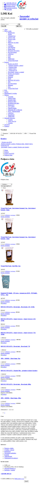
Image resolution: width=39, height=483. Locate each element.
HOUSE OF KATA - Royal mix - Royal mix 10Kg (16, 384)
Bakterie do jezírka (11, 33)
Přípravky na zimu (13, 42)
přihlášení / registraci (10, 215)
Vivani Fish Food (13, 60)
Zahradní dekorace (9, 118)
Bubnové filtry (12, 101)
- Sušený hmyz (12, 69)
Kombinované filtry (13, 103)
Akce (5, 29)
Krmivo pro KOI (13, 64)
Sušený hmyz (29, 144)
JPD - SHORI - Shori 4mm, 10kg (11, 398)
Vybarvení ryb (5, 145)
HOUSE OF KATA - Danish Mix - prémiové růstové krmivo (19, 370)
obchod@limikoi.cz (10, 468)
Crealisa (10, 119)
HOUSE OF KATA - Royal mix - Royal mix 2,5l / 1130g (17, 307)
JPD (9, 82)
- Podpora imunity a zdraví (15, 65)
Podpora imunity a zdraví (8, 144)
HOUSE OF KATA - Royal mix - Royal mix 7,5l (15, 346)
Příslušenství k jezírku (10, 93)
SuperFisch (11, 115)
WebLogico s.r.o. (19, 478)
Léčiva (6, 92)
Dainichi (10, 77)
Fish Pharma (11, 47)
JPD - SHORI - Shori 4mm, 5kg (10, 358)
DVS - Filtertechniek (14, 111)
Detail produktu (5, 216)
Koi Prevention (12, 52)
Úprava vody (12, 39)
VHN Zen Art (12, 121)
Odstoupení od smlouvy (11, 458)
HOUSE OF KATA (14, 51)
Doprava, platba (9, 448)
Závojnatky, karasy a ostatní (16, 72)
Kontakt (6, 455)
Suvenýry (7, 124)
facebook (7, 470)
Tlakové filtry (12, 98)
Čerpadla (10, 96)
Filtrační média (12, 108)
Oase (9, 55)
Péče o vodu (7, 31)
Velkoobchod (8, 456)
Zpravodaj (29, 17)
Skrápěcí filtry (12, 100)
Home (6, 150)
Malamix (10, 85)
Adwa (10, 44)
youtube (12, 470)
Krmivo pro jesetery (13, 73)
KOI (5, 90)
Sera (9, 57)
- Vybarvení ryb (12, 70)
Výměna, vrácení (9, 450)
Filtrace (6, 95)
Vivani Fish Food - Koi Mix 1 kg (10, 266)
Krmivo (6, 62)
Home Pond (11, 49)
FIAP (9, 78)
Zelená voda (11, 37)
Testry (10, 41)
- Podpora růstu (12, 67)
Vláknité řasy (12, 36)
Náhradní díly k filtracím (15, 110)
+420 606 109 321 (6, 473)
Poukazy (6, 126)
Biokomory (11, 105)
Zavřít (26, 481)
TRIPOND (11, 59)
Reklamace (7, 451)
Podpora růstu (20, 144)
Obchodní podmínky (10, 453)
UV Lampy (11, 106)
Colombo (10, 46)
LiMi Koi (10, 54)
